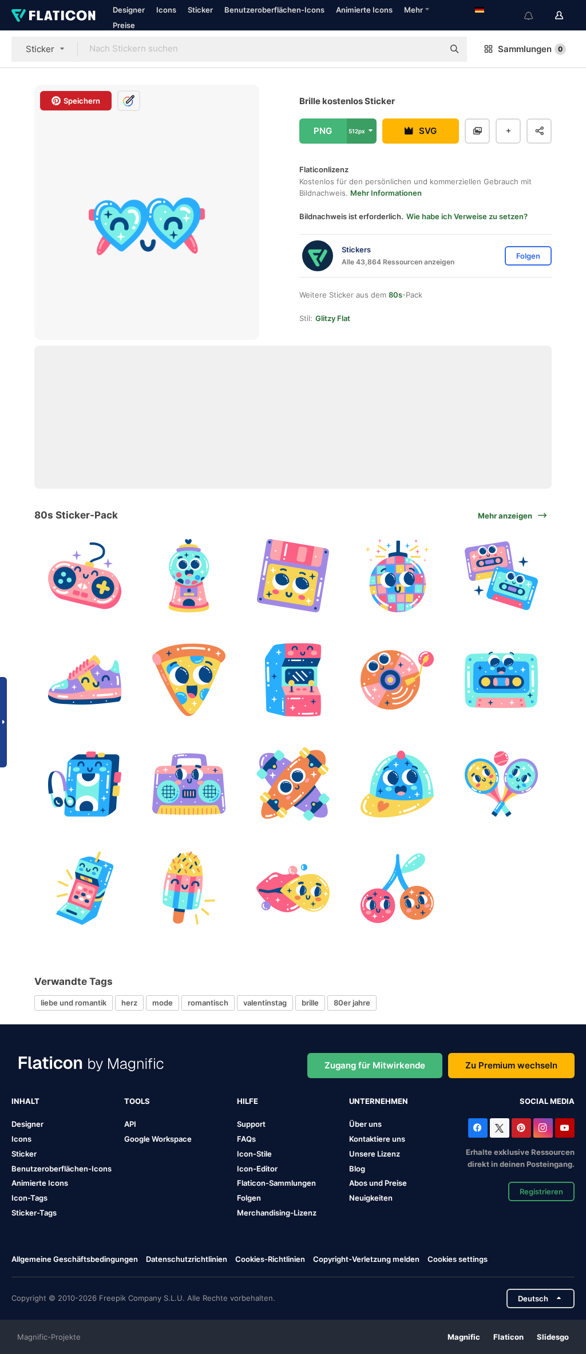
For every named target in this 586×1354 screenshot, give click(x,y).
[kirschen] (397, 888)
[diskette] (293, 576)
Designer (129, 9)
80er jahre (352, 1002)
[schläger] (501, 784)
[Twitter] (499, 1128)
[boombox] (189, 784)
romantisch (208, 1002)
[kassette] (501, 576)
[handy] (85, 888)
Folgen (249, 1197)
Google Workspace (158, 1138)
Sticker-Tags (34, 1212)
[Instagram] (543, 1128)
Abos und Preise (378, 1182)
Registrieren (541, 1191)
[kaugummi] (189, 576)
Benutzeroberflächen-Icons (274, 9)
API (130, 1124)
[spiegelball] (397, 576)
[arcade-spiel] (293, 680)
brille (310, 1002)
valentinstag (265, 1002)
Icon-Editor (257, 1168)
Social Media (547, 1101)
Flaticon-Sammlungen (276, 1182)
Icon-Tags (29, 1197)
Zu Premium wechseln (511, 1065)
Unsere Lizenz (374, 1153)
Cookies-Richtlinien (270, 1259)
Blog (357, 1168)
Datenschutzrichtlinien (186, 1259)
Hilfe (247, 1101)
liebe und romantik (73, 1002)
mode (162, 1002)
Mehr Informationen (386, 192)
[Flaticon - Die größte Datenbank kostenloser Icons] (53, 15)
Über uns (365, 1124)
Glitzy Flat (332, 318)
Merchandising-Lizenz (276, 1212)
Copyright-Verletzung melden (366, 1259)
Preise (124, 25)
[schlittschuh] (293, 784)
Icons (166, 9)
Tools (137, 1101)
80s (395, 294)
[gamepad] (85, 576)
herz (129, 1002)
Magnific (464, 1336)
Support (251, 1124)
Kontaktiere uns (377, 1138)
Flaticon (508, 1336)
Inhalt (25, 1101)
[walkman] (85, 784)
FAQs (246, 1138)
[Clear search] (429, 49)
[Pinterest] (521, 1128)
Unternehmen (378, 1101)
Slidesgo (553, 1336)
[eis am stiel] (189, 888)
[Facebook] (478, 1128)
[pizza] (189, 680)
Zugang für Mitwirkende (374, 1065)
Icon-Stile (254, 1153)
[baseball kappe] (397, 784)
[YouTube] (565, 1128)
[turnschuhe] (85, 680)
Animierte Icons (364, 9)
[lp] (397, 680)
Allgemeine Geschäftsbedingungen (74, 1259)
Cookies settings (457, 1259)
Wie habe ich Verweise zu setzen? (467, 216)
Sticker (200, 9)
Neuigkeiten (371, 1197)
